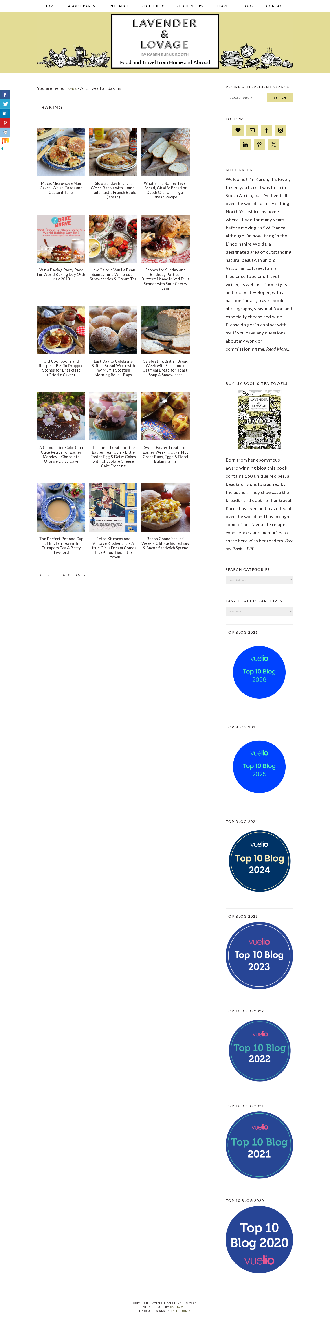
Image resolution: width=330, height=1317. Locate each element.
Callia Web (179, 1307)
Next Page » (74, 575)
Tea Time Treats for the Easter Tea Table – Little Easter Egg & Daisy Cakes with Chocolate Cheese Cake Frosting (113, 456)
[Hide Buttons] (2, 153)
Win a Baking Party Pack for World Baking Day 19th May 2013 (61, 274)
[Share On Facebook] (5, 94)
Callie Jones (181, 1311)
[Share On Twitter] (5, 104)
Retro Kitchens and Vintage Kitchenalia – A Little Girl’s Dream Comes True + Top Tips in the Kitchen (113, 547)
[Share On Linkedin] (5, 113)
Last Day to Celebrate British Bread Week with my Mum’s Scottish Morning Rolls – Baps (113, 368)
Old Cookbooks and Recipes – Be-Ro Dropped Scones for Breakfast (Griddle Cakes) (61, 368)
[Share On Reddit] (5, 132)
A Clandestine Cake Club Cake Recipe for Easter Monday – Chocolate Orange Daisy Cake (61, 454)
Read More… (278, 349)
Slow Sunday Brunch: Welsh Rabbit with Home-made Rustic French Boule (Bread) (113, 190)
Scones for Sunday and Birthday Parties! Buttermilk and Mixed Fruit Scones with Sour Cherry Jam (165, 279)
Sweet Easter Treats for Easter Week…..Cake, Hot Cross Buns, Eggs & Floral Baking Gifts (165, 454)
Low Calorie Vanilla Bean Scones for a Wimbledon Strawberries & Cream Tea (113, 274)
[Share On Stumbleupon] (5, 141)
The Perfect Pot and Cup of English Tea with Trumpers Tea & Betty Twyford (61, 545)
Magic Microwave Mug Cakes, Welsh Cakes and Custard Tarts (61, 188)
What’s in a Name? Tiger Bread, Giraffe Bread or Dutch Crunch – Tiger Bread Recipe (165, 190)
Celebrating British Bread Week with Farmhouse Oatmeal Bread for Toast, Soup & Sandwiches (166, 368)
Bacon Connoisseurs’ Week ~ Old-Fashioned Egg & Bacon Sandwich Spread (165, 543)
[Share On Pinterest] (5, 123)
